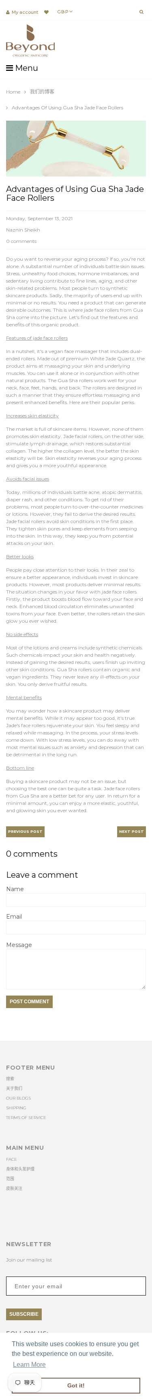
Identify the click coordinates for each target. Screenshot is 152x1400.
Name (15, 889)
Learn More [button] (29, 1364)
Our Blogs (18, 1098)
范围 (10, 1178)
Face (11, 1159)
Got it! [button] (76, 1385)
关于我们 (14, 1088)
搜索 (10, 1078)
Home (13, 92)
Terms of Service (26, 1117)
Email (14, 916)
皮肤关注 (14, 1188)
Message (19, 945)
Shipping (16, 1108)
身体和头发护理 (20, 1169)
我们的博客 (42, 92)
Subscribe (24, 1314)
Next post (131, 831)
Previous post (25, 831)
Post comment (29, 1001)
